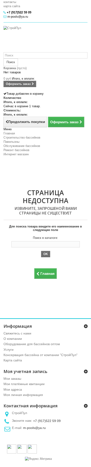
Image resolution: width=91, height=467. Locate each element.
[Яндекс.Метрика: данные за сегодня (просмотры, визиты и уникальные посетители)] (38, 459)
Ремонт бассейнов (16, 150)
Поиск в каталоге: (45, 238)
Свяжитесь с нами (17, 333)
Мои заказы (12, 378)
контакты (10, 2)
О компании (13, 339)
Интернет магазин (16, 154)
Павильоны (11, 141)
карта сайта (12, 6)
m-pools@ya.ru (34, 428)
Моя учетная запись (25, 371)
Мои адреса (13, 389)
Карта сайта (13, 360)
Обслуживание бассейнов (22, 146)
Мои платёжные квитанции (24, 384)
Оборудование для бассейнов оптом (32, 344)
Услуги (9, 349)
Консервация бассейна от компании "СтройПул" (40, 355)
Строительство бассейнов (22, 137)
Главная (9, 133)
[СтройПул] (46, 39)
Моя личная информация (23, 395)
